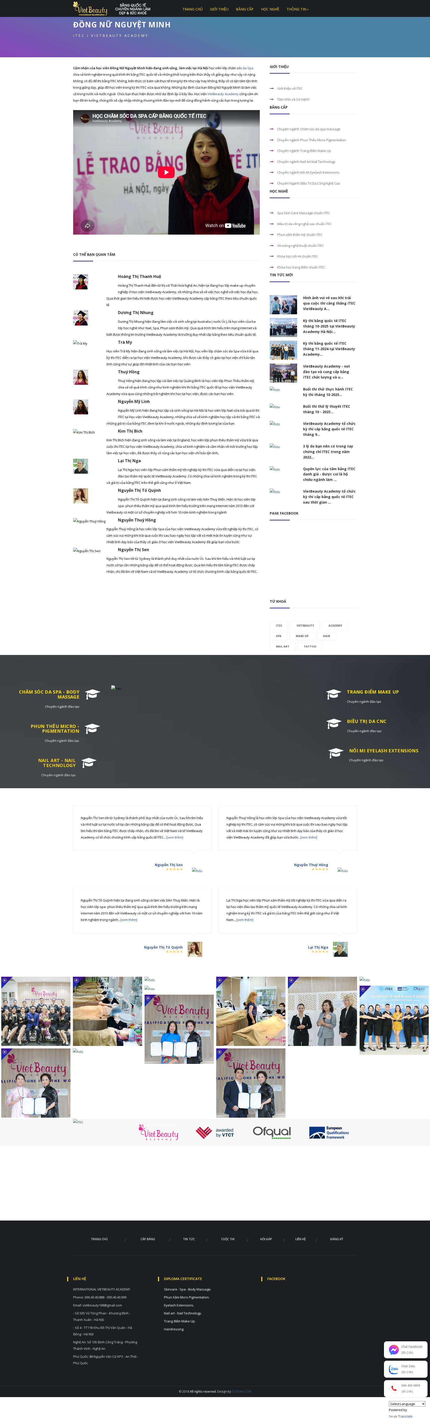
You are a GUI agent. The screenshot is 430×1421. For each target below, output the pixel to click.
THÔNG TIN (296, 9)
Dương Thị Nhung (136, 312)
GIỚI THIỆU (219, 9)
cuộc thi (227, 1239)
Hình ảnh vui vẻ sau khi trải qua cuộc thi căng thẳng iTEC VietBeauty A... (329, 303)
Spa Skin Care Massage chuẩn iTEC (303, 213)
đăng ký (336, 1239)
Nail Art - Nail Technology (57, 762)
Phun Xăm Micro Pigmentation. (187, 1297)
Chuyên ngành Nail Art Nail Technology (306, 161)
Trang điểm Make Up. (180, 1321)
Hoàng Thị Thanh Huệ (139, 276)
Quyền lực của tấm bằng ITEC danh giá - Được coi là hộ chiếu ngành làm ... (329, 474)
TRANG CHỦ (192, 9)
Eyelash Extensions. (179, 1305)
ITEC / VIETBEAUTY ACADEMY (110, 35)
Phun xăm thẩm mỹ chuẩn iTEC (299, 234)
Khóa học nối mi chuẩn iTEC (297, 256)
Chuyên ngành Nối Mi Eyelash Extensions (308, 172)
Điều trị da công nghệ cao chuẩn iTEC (304, 224)
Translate (405, 1416)
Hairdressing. (174, 1329)
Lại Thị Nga (129, 460)
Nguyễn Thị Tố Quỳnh (139, 490)
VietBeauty (305, 625)
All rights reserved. (202, 1391)
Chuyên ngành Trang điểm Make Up (304, 150)
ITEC (279, 625)
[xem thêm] (174, 837)
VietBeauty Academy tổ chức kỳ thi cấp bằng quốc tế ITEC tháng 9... (329, 429)
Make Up (302, 636)
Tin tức (189, 1239)
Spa (278, 636)
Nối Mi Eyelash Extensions (383, 751)
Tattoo (310, 646)
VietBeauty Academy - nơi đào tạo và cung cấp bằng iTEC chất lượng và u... (326, 372)
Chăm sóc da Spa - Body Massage (49, 694)
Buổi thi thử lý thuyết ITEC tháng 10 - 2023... (326, 409)
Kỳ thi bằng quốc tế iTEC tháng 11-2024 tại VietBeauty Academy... (329, 349)
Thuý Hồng (129, 372)
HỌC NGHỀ (270, 9)
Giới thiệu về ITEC (290, 88)
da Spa (248, 68)
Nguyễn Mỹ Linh (134, 401)
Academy (335, 625)
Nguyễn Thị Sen (133, 549)
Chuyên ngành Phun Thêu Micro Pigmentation (311, 140)
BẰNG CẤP (245, 9)
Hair (326, 636)
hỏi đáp (266, 1239)
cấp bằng (148, 1239)
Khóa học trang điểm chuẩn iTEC (301, 267)
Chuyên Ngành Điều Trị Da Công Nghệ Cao (308, 183)
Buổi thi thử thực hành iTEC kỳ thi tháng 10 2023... (328, 392)
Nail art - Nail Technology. (183, 1313)
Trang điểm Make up (373, 692)
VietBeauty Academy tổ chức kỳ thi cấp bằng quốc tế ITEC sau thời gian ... (329, 497)
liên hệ (300, 1239)
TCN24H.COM (241, 1391)
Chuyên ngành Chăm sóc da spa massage (308, 129)
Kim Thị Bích (130, 431)
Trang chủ (99, 1239)
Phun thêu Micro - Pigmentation (55, 728)
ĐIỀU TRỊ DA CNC (366, 721)
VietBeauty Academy (223, 94)
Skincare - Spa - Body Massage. (187, 1289)
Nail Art (282, 646)
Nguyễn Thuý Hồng (137, 520)
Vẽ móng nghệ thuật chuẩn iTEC (300, 245)
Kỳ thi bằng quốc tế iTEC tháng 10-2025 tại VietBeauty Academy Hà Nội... (329, 326)
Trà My (125, 342)
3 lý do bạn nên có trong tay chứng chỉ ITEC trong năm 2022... (328, 451)
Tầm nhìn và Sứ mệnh (293, 99)
